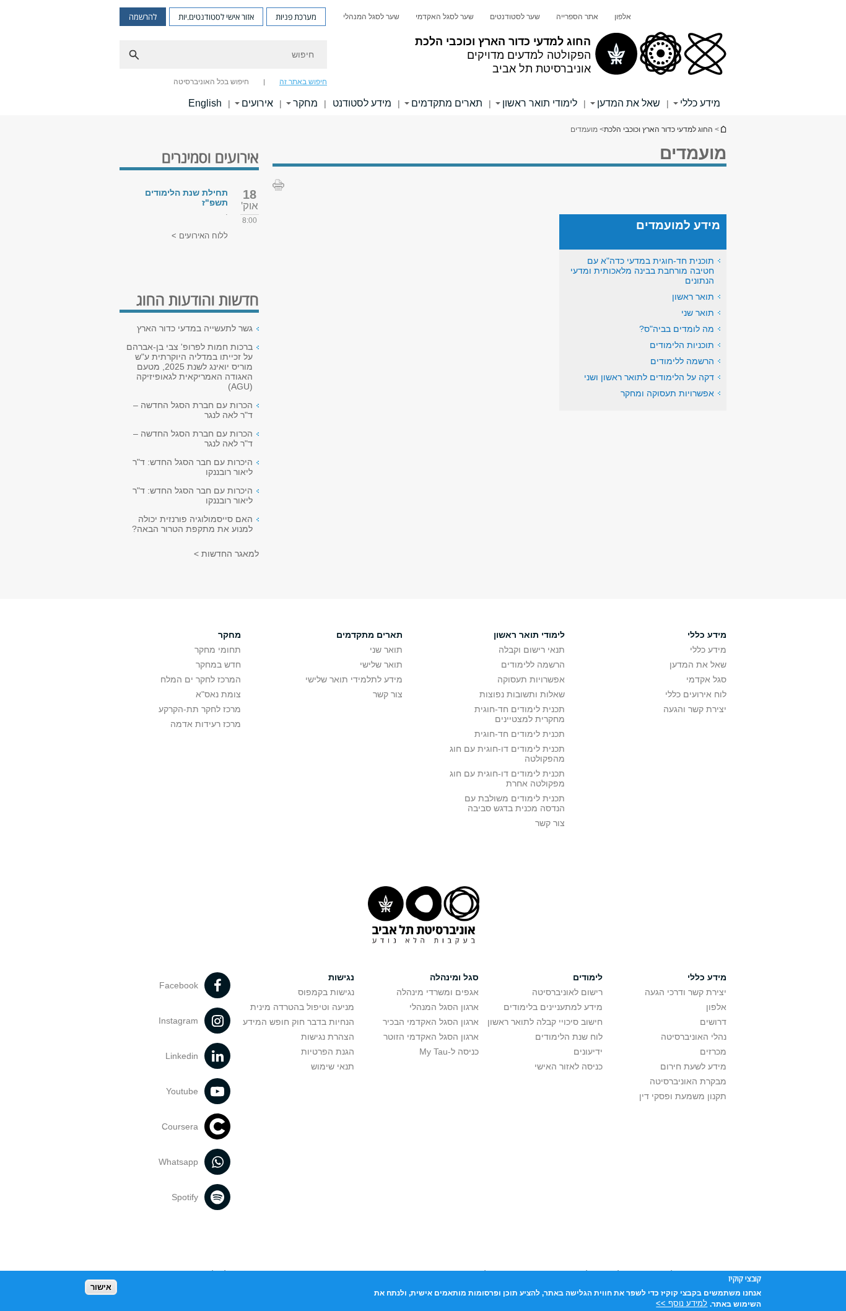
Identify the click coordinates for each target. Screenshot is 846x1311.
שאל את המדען (628, 103)
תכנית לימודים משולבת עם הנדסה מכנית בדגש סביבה (514, 803)
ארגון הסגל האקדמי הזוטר (431, 1037)
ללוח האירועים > (200, 235)
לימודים (588, 977)
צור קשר (550, 823)
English (205, 103)
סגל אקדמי (706, 679)
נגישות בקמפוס (326, 992)
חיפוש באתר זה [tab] (303, 81)
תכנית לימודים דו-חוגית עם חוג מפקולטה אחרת (507, 778)
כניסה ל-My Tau (449, 1051)
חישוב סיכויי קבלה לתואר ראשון (545, 1022)
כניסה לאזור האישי (568, 1066)
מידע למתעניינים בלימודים (553, 1007)
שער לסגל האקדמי (445, 16)
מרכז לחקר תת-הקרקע (200, 709)
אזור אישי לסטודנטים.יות (216, 16)
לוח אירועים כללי (695, 694)
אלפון (622, 16)
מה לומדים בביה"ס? (676, 329)
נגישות (341, 977)
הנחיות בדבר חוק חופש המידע (298, 1022)
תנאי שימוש (332, 1066)
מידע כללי (700, 103)
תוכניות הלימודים (682, 345)
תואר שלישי (381, 664)
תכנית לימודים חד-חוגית (519, 734)
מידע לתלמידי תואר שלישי (354, 679)
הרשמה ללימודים (682, 361)
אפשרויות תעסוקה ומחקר (667, 393)
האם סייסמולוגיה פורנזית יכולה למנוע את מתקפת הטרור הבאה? (192, 524)
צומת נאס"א (218, 694)
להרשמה (143, 16)
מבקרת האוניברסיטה (688, 1081)
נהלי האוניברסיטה (693, 1037)
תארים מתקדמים (446, 103)
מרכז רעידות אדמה (205, 724)
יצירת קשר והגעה (694, 709)
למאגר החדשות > (226, 554)
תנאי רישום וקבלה (532, 650)
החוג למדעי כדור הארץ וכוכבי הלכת (723, 129)
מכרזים (713, 1051)
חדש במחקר (218, 664)
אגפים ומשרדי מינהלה (437, 992)
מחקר (305, 103)
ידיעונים (588, 1051)
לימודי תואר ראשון (539, 103)
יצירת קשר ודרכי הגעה (685, 992)
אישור (100, 1286)
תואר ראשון (693, 297)
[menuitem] (622, 16)
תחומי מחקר (217, 650)
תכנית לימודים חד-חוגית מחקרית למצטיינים (519, 714)
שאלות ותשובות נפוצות (522, 694)
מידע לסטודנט (362, 103)
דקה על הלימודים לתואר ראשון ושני (649, 377)
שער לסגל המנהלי (371, 16)
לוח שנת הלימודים (569, 1037)
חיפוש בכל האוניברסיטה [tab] (211, 81)
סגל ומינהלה (454, 977)
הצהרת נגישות (327, 1037)
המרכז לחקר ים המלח (200, 679)
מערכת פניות (296, 16)
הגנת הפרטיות (327, 1051)
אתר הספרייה (577, 16)
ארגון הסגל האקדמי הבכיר (431, 1022)
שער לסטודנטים (515, 16)
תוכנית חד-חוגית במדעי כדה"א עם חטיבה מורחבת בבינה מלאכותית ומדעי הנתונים (642, 270)
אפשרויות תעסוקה (531, 679)
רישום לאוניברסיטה (567, 992)
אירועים (257, 103)
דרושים (713, 1022)
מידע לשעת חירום (693, 1066)
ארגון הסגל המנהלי (444, 1007)
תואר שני (697, 313)
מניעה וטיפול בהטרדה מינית (302, 1007)
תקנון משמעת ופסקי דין (682, 1096)
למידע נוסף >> (681, 1303)
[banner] (423, 57)
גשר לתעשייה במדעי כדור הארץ (195, 328)
